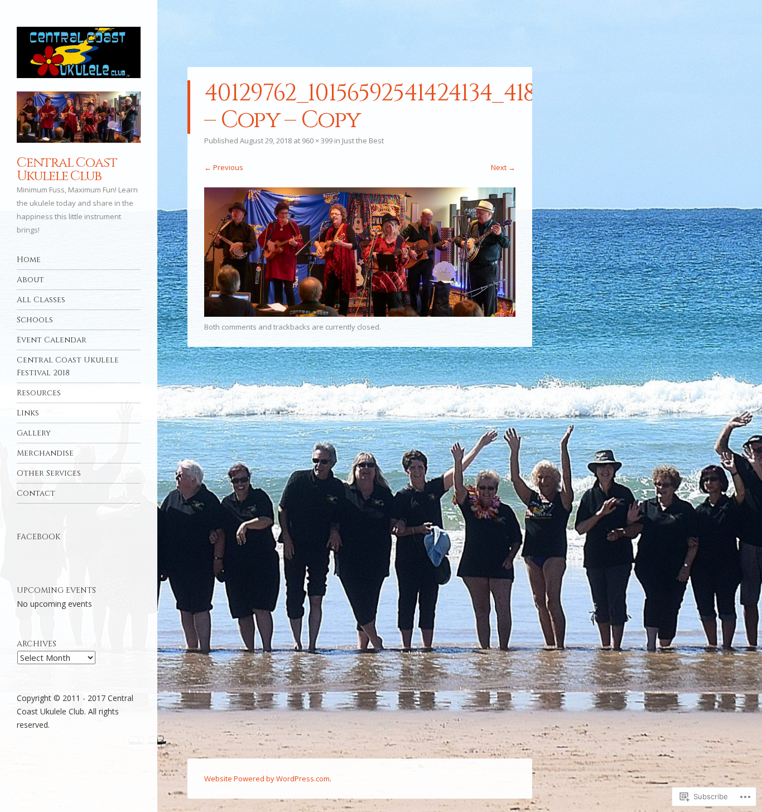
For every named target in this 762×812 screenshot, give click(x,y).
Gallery (34, 433)
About (30, 279)
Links (28, 413)
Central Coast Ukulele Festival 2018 (68, 366)
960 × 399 (317, 141)
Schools (35, 320)
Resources (39, 393)
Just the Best (363, 141)
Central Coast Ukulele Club (67, 169)
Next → (503, 167)
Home (29, 259)
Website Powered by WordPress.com (267, 779)
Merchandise (45, 453)
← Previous (223, 167)
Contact (36, 493)
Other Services (49, 473)
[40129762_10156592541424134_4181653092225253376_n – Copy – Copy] (359, 313)
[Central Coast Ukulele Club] (79, 52)
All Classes (41, 299)
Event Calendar (51, 340)
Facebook (38, 536)
